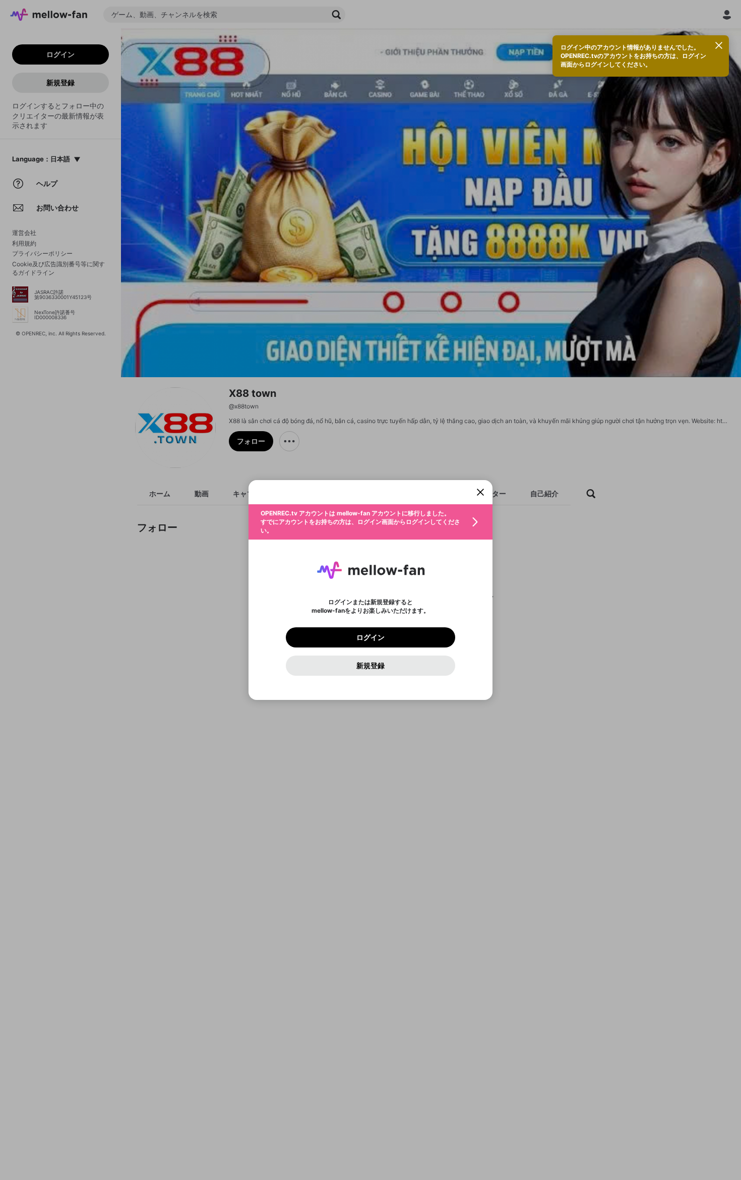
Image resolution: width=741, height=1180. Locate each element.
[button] (370, 522)
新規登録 (370, 666)
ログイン (370, 637)
